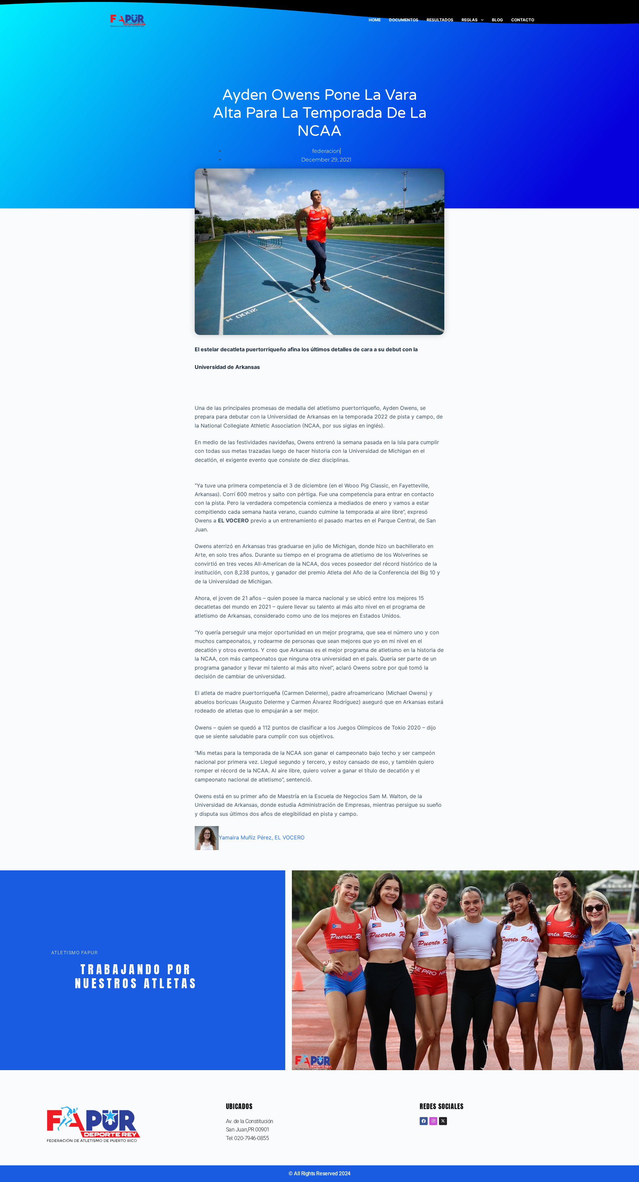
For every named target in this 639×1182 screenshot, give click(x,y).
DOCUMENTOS (403, 19)
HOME (375, 19)
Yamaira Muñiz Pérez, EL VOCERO (262, 837)
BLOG (497, 19)
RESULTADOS (440, 19)
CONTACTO (522, 19)
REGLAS (470, 19)
